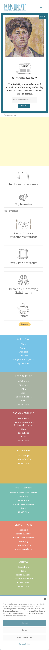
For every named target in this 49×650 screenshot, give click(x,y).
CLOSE (42, 17)
